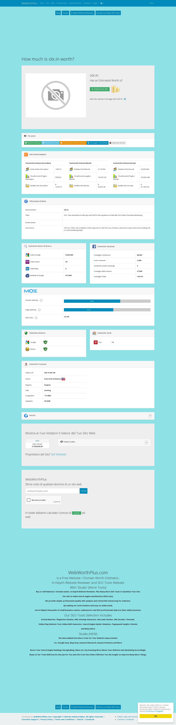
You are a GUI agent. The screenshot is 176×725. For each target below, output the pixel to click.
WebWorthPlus (29, 3)
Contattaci (87, 3)
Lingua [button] (95, 3)
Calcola (83, 491)
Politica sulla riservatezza (127, 716)
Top (47, 3)
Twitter (80, 719)
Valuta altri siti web (118, 143)
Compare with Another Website (74, 143)
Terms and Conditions (65, 719)
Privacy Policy (46, 719)
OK (155, 716)
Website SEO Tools (51, 143)
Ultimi (53, 3)
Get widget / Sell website (98, 143)
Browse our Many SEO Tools (108, 13)
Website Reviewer (33, 143)
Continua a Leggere (154, 711)
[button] (102, 3)
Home (42, 3)
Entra (151, 3)
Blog (58, 13)
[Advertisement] (88, 35)
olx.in (37, 441)
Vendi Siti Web (62, 3)
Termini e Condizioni (125, 719)
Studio (65, 13)
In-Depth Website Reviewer (82, 13)
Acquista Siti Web (75, 3)
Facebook (89, 719)
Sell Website (58, 454)
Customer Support (30, 719)
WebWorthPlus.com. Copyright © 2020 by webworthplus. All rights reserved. (68, 716)
